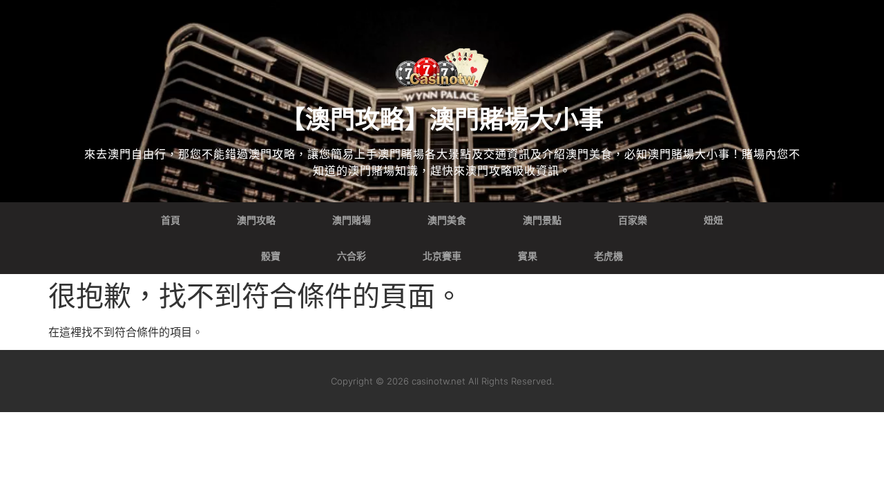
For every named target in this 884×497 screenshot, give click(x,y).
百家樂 (632, 220)
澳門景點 (542, 220)
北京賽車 (442, 256)
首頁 (170, 220)
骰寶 (270, 256)
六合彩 (351, 256)
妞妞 (713, 220)
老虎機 (608, 256)
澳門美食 (446, 220)
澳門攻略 (256, 220)
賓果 (527, 256)
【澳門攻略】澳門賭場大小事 (442, 119)
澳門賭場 (351, 220)
